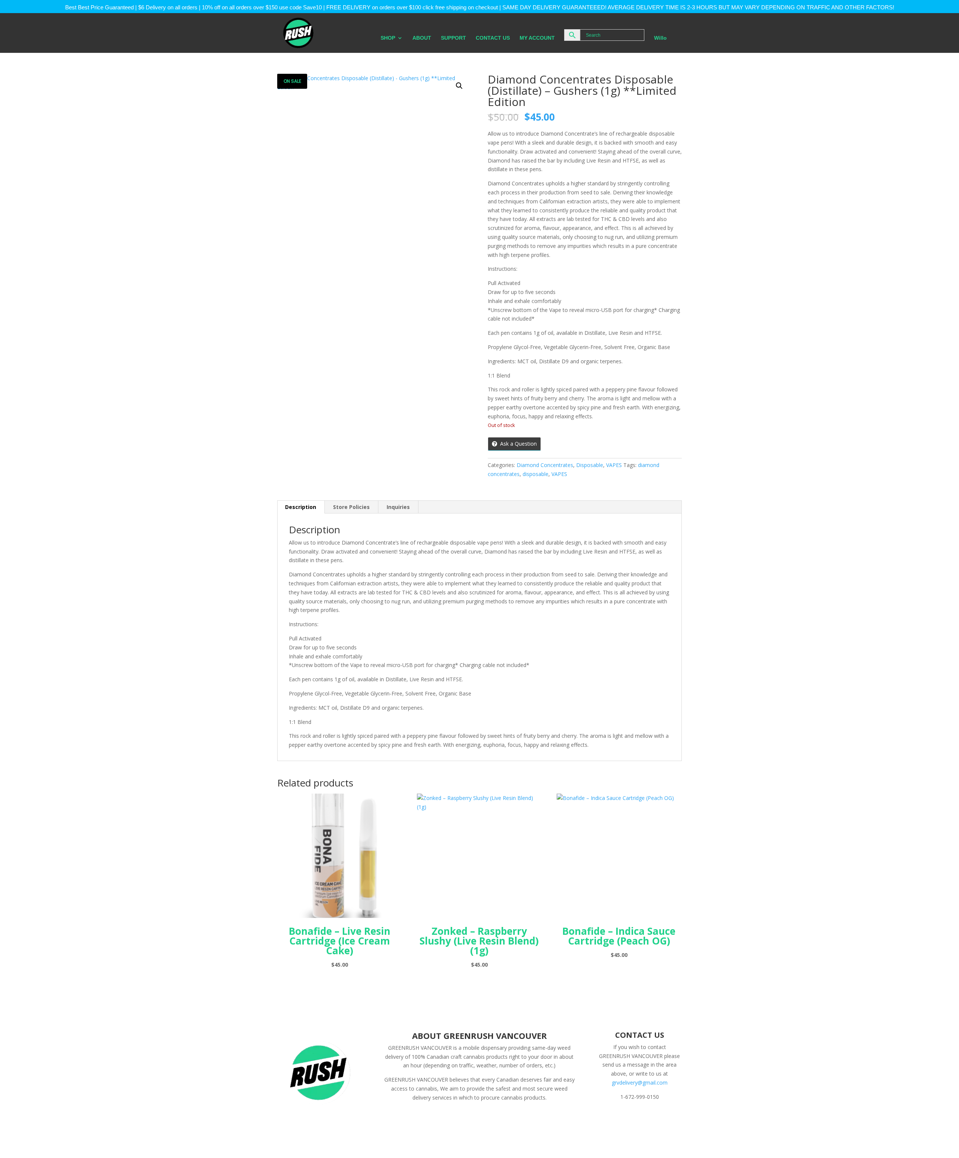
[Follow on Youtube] (663, 1118)
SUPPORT (453, 38)
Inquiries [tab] (398, 506)
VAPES (614, 465)
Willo (660, 38)
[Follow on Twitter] (618, 1118)
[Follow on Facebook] (603, 1118)
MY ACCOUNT (537, 38)
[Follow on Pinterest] (648, 1118)
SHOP (388, 38)
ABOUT (421, 38)
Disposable (589, 465)
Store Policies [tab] (351, 506)
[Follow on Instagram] (633, 1118)
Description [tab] (300, 506)
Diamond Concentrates (545, 465)
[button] (459, 86)
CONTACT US (493, 38)
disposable (535, 474)
